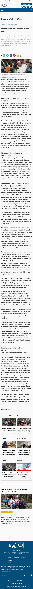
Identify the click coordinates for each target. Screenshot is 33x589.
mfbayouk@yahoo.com (6, 571)
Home (3, 19)
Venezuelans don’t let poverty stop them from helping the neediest (24, 452)
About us (4, 575)
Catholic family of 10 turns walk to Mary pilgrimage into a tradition (9, 430)
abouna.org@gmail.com (7, 569)
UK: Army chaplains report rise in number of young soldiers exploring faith (24, 430)
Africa (19, 19)
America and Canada (7, 512)
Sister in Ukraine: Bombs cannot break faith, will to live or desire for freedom (8, 452)
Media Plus (23, 586)
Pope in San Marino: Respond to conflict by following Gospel (24, 474)
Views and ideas (9, 561)
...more (10, 523)
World (11, 19)
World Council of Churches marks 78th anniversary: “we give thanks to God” (9, 474)
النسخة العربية (26, 4)
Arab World (16, 558)
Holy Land (23, 558)
